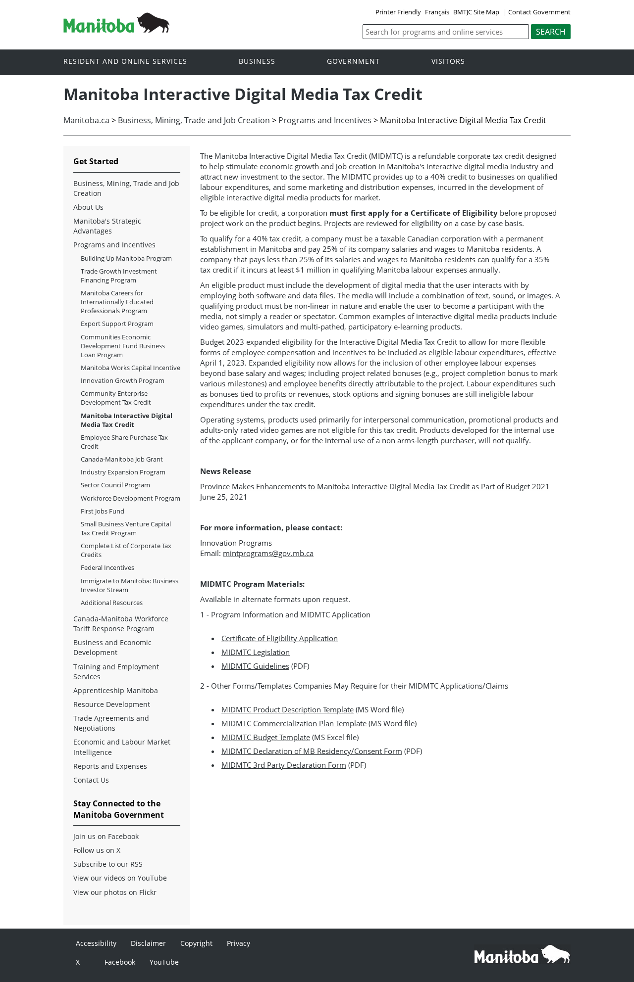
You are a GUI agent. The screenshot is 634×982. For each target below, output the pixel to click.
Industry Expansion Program (123, 472)
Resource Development (111, 704)
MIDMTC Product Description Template (287, 709)
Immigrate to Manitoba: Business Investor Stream (129, 585)
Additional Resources (112, 602)
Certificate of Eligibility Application (279, 638)
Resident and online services (125, 61)
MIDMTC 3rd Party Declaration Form (283, 765)
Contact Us (91, 780)
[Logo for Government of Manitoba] (116, 29)
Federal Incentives (107, 567)
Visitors (448, 61)
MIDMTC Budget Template (265, 737)
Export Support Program (117, 323)
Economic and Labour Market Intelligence (121, 746)
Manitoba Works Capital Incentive (130, 367)
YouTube (164, 962)
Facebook (120, 962)
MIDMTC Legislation (255, 652)
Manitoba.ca (86, 120)
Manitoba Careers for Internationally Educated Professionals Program (117, 301)
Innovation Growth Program (122, 380)
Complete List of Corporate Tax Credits (126, 550)
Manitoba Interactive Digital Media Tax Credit (126, 420)
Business (257, 61)
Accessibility (96, 943)
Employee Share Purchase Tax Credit (124, 442)
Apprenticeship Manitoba (115, 690)
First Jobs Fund (102, 511)
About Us (88, 207)
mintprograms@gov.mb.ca (268, 553)
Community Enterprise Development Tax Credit (116, 398)
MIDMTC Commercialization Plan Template (294, 723)
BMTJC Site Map (476, 11)
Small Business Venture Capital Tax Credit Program (126, 528)
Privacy (238, 943)
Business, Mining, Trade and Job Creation (194, 120)
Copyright (196, 943)
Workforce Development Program (130, 498)
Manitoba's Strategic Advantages (107, 225)
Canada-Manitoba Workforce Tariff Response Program (120, 623)
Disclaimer (148, 943)
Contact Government (539, 11)
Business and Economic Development (112, 647)
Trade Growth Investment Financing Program (119, 275)
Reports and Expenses (110, 766)
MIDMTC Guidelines (255, 666)
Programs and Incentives (324, 120)
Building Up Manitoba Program (126, 258)
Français (437, 11)
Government (353, 61)
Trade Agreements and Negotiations (111, 723)
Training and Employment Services (116, 671)
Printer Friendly (398, 11)
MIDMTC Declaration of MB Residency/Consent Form (311, 751)
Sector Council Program (115, 484)
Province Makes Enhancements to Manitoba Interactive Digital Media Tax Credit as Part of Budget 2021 (375, 486)
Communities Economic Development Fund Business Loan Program (123, 345)
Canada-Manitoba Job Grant (122, 459)
